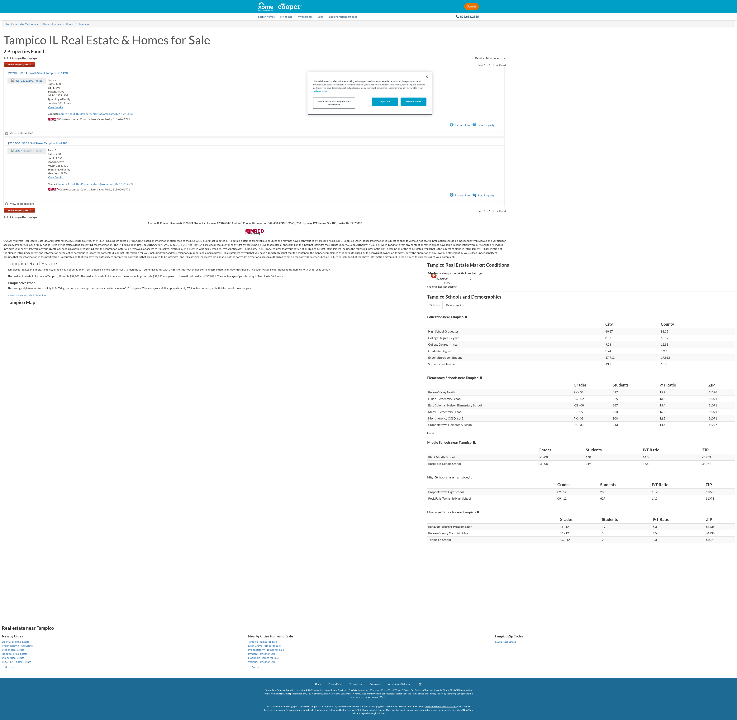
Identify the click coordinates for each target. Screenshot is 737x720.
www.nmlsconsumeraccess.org (441, 706)
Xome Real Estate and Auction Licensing (285, 690)
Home (318, 684)
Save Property (486, 125)
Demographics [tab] (455, 305)
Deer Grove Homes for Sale (264, 645)
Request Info (462, 125)
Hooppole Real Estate (14, 653)
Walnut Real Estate (13, 657)
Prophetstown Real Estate (17, 645)
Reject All (385, 101)
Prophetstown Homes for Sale (266, 649)
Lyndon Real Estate (13, 649)
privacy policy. (320, 91)
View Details (55, 107)
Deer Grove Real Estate (15, 641)
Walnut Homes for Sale (261, 661)
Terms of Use (355, 684)
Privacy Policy (335, 684)
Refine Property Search (19, 64)
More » (430, 432)
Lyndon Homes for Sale (261, 653)
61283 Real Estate (505, 641)
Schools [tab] (435, 305)
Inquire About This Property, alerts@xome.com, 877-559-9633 (95, 113)
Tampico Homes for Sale (262, 641)
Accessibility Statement (399, 684)
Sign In (471, 6)
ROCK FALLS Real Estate (16, 661)
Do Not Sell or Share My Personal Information (334, 103)
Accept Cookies (413, 101)
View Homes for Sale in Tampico (27, 295)
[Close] (427, 76)
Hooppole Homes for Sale (263, 657)
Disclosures (375, 684)
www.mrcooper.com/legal (300, 709)
